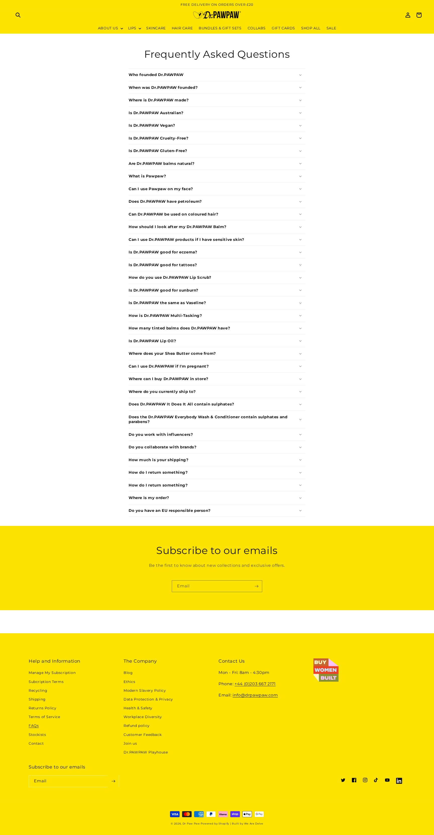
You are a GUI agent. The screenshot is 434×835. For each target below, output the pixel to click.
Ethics (129, 681)
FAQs (34, 725)
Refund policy (137, 725)
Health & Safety (138, 708)
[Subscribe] (256, 586)
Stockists (37, 734)
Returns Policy (42, 708)
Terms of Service (44, 717)
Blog (128, 672)
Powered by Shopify (215, 823)
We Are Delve (253, 823)
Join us (130, 743)
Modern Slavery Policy (145, 690)
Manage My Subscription (52, 672)
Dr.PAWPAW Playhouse (146, 752)
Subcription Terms (46, 681)
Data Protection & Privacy (148, 699)
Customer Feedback (142, 734)
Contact (36, 743)
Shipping (37, 699)
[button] (18, 15)
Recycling (38, 690)
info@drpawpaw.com (255, 695)
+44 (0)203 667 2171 (255, 683)
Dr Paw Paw (191, 823)
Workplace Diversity (143, 717)
